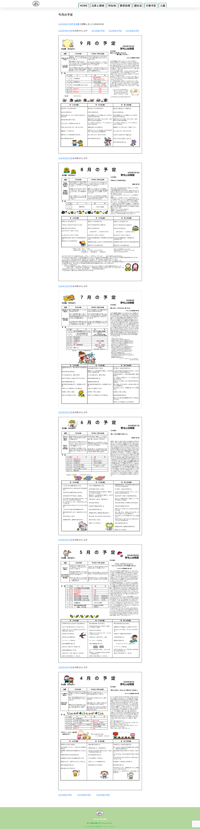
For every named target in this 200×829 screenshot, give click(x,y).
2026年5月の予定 (65, 539)
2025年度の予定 (98, 30)
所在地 (112, 5)
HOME (83, 5)
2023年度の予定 (132, 30)
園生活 (138, 5)
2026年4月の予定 (65, 667)
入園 (162, 5)
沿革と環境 (97, 5)
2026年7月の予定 (65, 286)
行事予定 (151, 5)
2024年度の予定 (115, 30)
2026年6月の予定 (65, 412)
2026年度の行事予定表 (68, 24)
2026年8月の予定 (65, 158)
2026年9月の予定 (65, 30)
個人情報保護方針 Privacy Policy (99, 823)
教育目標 (125, 5)
